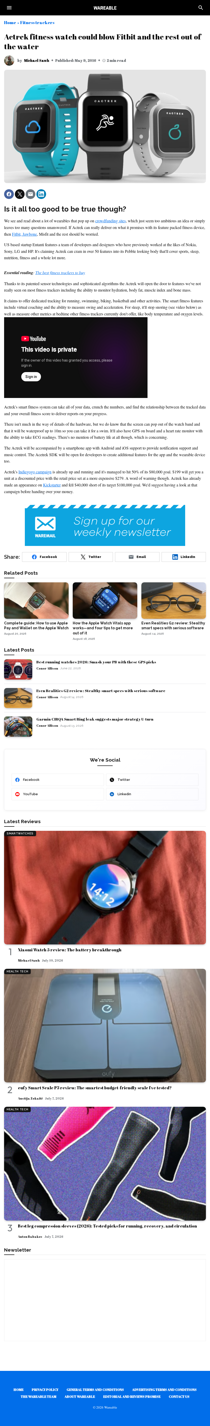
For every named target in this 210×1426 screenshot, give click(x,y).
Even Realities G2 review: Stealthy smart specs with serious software (100, 690)
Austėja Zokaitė (30, 1098)
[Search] (201, 8)
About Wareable (80, 1396)
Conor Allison (47, 668)
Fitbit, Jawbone (24, 234)
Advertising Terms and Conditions (164, 1389)
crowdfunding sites (110, 220)
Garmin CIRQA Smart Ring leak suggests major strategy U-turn (94, 719)
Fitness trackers (37, 22)
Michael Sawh (36, 60)
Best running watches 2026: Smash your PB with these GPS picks (96, 661)
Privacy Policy (45, 1389)
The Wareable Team (38, 1396)
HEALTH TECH (17, 971)
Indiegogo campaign (34, 471)
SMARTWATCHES (20, 833)
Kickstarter (52, 484)
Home (10, 22)
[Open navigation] (9, 8)
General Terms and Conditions (95, 1389)
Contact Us (179, 1396)
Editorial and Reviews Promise (132, 1396)
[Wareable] (105, 8)
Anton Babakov (30, 1236)
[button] (9, 194)
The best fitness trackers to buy (60, 272)
